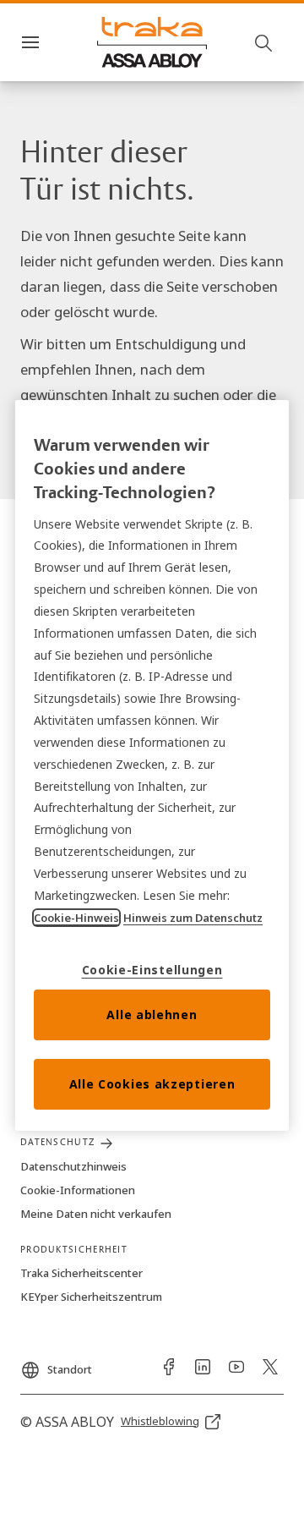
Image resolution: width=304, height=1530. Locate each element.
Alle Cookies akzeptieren (152, 1084)
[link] (169, 1367)
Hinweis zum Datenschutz (193, 917)
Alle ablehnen (151, 1014)
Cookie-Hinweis (76, 917)
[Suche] (264, 42)
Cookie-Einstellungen (152, 970)
